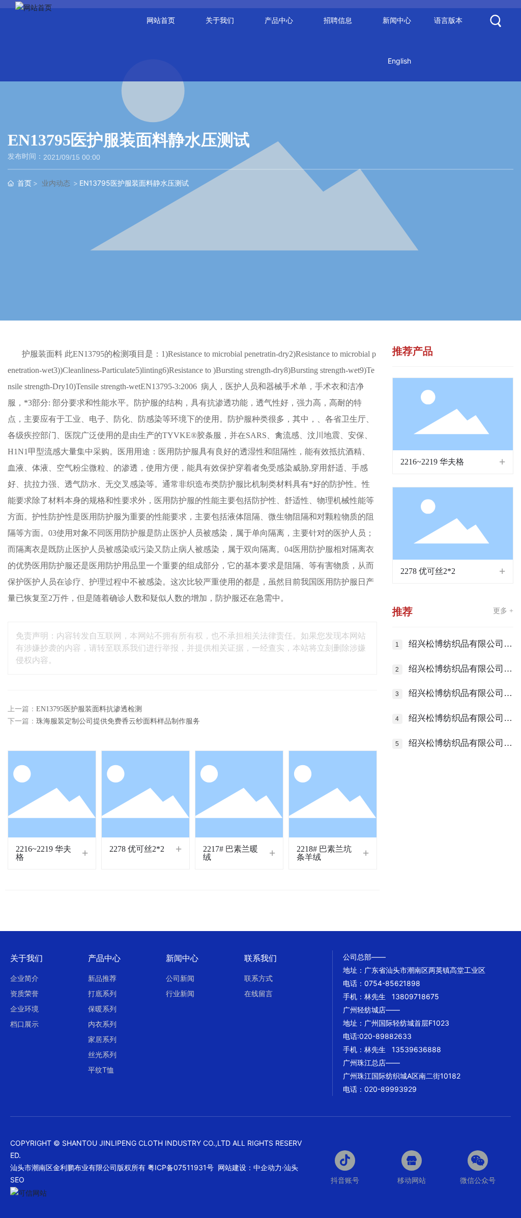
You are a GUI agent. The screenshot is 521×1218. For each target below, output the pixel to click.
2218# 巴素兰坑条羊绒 (324, 853)
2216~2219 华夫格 (43, 853)
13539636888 (416, 1049)
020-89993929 (390, 1089)
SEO (17, 1179)
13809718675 (415, 996)
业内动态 (56, 183)
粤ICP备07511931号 (182, 1167)
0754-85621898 (392, 983)
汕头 (291, 1167)
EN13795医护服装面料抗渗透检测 (89, 709)
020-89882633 (385, 1036)
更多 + (503, 611)
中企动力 (267, 1167)
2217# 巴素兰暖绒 (230, 853)
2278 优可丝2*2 (136, 849)
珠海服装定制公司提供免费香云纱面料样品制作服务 (118, 721)
